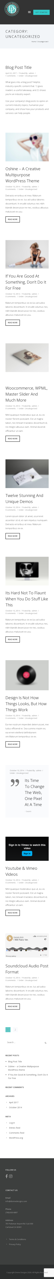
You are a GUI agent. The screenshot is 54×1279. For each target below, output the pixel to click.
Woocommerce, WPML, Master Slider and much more (26, 394)
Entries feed (14, 1127)
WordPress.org (16, 1137)
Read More (12, 219)
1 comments (10, 76)
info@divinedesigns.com (16, 1201)
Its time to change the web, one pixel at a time (34, 792)
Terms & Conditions (17, 1239)
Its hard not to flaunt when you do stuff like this (26, 599)
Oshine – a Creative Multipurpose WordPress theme (22, 174)
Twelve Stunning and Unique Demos (24, 498)
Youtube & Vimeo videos (21, 871)
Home (34, 41)
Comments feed (16, 1132)
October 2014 (15, 1107)
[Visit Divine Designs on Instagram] (10, 1177)
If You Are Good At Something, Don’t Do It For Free (25, 282)
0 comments (10, 189)
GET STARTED (41, 12)
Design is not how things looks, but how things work (26, 703)
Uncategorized (42, 41)
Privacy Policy (15, 1244)
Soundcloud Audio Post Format (26, 969)
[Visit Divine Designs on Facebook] (6, 1177)
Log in (12, 1122)
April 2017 (13, 1102)
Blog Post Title (18, 67)
